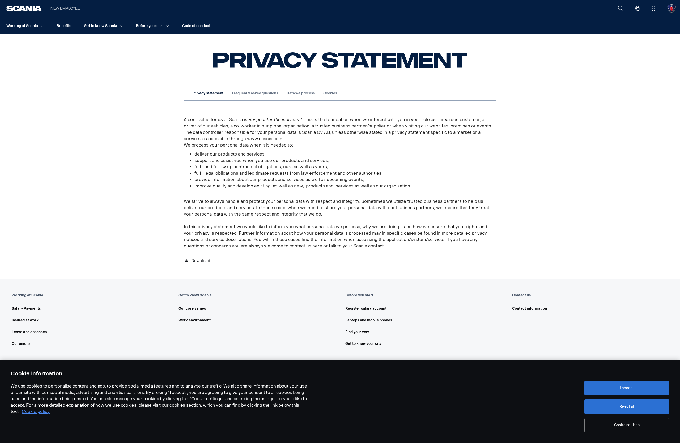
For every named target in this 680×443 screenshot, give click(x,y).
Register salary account (365, 308)
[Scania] (24, 8)
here (317, 245)
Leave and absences (29, 332)
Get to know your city (363, 343)
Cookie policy (36, 411)
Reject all (627, 406)
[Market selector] (637, 8)
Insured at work (25, 320)
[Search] (620, 8)
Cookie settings (627, 425)
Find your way (357, 332)
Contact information (529, 308)
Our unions (21, 343)
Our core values (192, 308)
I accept (627, 388)
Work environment (194, 320)
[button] (654, 8)
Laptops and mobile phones (368, 320)
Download (200, 260)
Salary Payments (26, 308)
